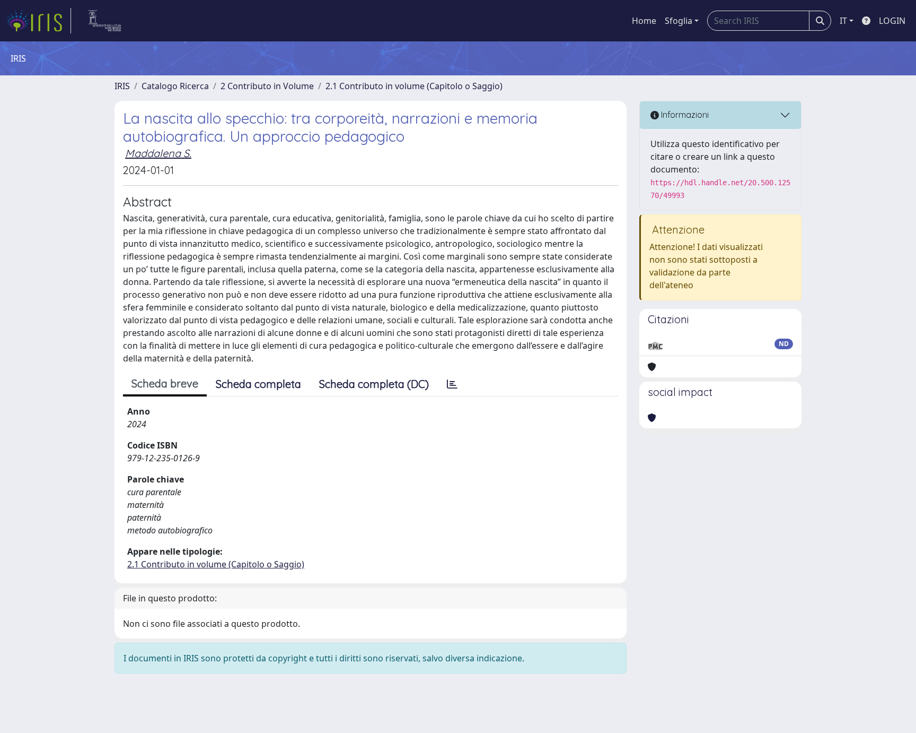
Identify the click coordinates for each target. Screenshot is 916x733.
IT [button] (843, 21)
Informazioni (684, 114)
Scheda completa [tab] (258, 384)
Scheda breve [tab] (164, 383)
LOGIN (892, 21)
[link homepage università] (105, 20)
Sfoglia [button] (678, 21)
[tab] (452, 384)
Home (644, 21)
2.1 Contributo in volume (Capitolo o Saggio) (414, 86)
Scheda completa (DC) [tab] (374, 384)
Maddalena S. (158, 153)
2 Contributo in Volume (267, 86)
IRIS (122, 86)
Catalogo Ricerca (175, 86)
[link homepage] (38, 20)
